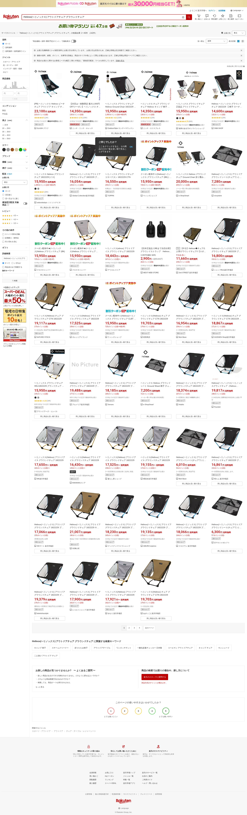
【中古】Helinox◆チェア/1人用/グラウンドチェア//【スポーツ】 (191, 251)
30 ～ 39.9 (6, 132)
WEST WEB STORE (151, 273)
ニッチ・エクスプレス (151, 128)
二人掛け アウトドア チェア (46, 656)
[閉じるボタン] (241, 50)
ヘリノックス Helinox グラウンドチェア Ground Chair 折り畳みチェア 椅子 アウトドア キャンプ (191, 177)
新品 (4, 110)
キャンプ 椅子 (40, 648)
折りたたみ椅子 (81, 648)
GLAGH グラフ (42, 128)
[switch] (25, 203)
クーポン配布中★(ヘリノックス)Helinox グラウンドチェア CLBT (83, 251)
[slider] (2, 89)
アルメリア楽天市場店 (80, 405)
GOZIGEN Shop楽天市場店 (224, 337)
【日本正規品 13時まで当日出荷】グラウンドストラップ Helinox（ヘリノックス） (156, 251)
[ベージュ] (16, 149)
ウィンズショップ (150, 196)
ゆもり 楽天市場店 (115, 613)
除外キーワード (8, 271)
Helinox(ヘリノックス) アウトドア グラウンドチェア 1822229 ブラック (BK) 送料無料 (227, 251)
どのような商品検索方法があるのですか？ (54, 679)
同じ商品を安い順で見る (85, 133)
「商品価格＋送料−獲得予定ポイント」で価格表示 (50, 41)
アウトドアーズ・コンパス (47, 411)
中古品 (4, 114)
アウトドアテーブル (102, 648)
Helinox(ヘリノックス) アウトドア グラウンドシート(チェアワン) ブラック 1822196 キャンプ (227, 177)
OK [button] (131, 146)
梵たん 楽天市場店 (221, 479)
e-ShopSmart (184, 196)
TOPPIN (111, 196)
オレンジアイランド (80, 337)
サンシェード (223, 648)
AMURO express (149, 546)
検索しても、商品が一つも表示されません (54, 683)
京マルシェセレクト (222, 543)
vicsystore (218, 196)
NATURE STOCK (43, 337)
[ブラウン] (12, 149)
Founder (217, 407)
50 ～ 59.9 (6, 139)
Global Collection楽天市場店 (83, 196)
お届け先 (5, 178)
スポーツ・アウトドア (41, 731)
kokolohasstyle (42, 613)
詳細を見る (120, 61)
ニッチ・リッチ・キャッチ (82, 128)
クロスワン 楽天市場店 (187, 546)
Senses (111, 405)
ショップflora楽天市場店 (223, 270)
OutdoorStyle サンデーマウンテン (121, 128)
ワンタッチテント (123, 648)
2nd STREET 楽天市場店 (188, 273)
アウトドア (58, 731)
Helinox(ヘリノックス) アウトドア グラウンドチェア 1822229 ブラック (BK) (85, 177)
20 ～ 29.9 (6, 128)
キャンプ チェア (205, 648)
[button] (237, 11)
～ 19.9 (5, 125)
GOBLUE (75, 548)
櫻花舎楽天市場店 (150, 479)
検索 (15, 99)
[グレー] (8, 149)
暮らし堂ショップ (114, 479)
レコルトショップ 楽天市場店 (83, 610)
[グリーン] (20, 149)
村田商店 (146, 337)
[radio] (3, 44)
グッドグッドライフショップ (119, 546)
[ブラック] (4, 149)
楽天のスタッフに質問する (155, 677)
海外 (10, 174)
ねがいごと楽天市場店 (151, 613)
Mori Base (183, 337)
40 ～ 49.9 (6, 135)
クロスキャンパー (44, 270)
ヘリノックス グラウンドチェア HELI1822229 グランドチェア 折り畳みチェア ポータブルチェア (49, 386)
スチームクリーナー (60, 648)
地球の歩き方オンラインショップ (191, 128)
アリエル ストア (114, 270)
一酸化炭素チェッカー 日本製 (149, 648)
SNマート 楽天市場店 (45, 546)
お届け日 (5, 187)
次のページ (149, 628)
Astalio (181, 405)
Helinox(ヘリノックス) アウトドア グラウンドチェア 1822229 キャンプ (85, 527)
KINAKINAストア (78, 483)
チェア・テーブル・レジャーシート (81, 731)
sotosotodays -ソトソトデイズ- (49, 203)
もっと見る (40, 687)
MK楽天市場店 (42, 479)
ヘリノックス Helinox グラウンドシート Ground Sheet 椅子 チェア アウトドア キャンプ (156, 386)
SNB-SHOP (218, 128)
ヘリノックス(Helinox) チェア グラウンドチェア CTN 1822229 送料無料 (226, 319)
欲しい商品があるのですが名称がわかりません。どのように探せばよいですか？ (68, 676)
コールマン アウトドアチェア (180, 648)
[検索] (189, 17)
